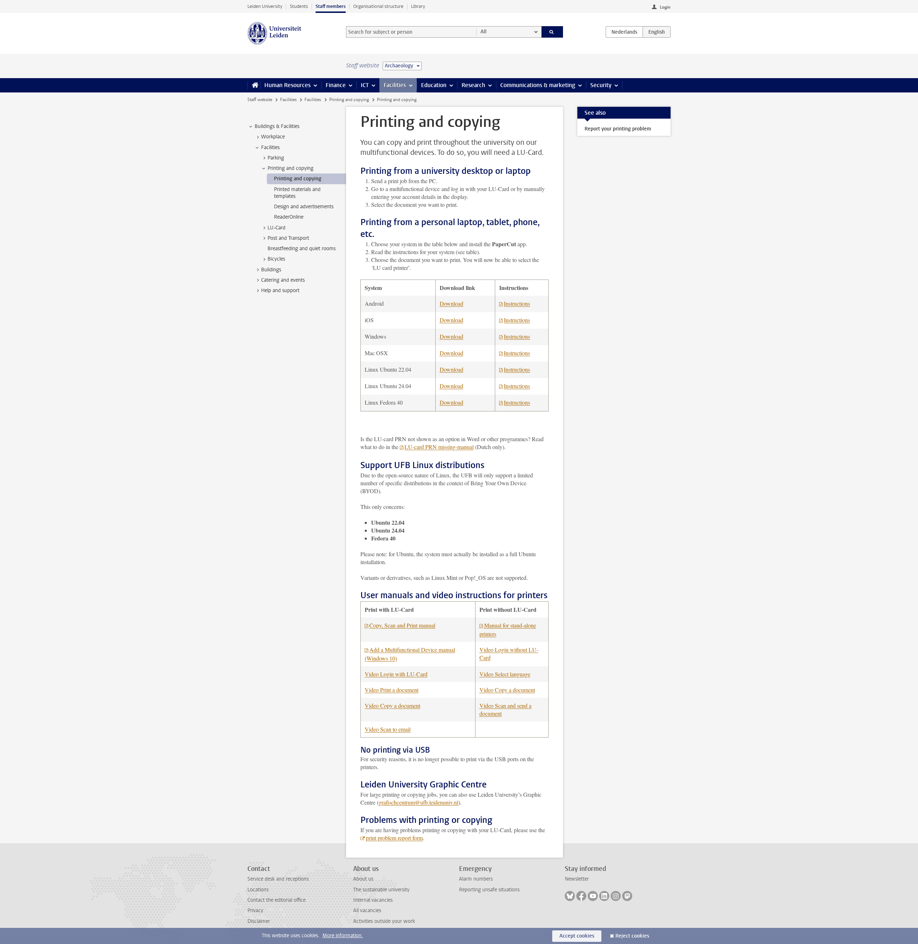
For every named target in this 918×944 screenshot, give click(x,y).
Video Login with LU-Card (396, 674)
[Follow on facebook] (581, 896)
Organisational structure (378, 6)
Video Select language (504, 674)
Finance (336, 85)
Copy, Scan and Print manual (402, 625)
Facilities (395, 85)
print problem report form (394, 838)
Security (600, 85)
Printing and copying (349, 99)
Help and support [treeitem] (280, 290)
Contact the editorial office (276, 900)
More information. (342, 935)
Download (451, 303)
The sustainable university (381, 889)
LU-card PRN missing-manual (439, 446)
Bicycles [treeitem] (276, 259)
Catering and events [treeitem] (283, 280)
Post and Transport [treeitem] (288, 238)
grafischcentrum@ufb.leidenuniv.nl (418, 802)
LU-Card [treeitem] (276, 227)
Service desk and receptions (278, 879)
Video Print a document (391, 689)
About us (363, 879)
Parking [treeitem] (276, 157)
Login (665, 7)
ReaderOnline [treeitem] (288, 217)
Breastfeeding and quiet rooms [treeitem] (302, 248)
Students (299, 6)
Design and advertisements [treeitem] (303, 206)
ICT (365, 85)
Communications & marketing (537, 85)
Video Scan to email (388, 729)
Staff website (259, 99)
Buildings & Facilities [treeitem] (277, 126)
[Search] (552, 32)
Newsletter (577, 879)
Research (473, 85)
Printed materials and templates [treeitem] (297, 193)
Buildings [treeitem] (271, 269)
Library (418, 6)
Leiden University (264, 6)
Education (433, 85)
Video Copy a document (507, 689)
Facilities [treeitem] (270, 147)
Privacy (255, 910)
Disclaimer (258, 921)
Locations (258, 889)
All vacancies (367, 910)
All (484, 31)
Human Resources (287, 85)
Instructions (517, 303)
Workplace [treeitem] (273, 136)
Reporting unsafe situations (489, 889)
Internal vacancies (373, 900)
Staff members (331, 6)
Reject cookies (632, 936)
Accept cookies (576, 936)
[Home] (253, 85)
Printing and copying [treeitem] (290, 168)
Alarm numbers (476, 879)
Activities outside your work (384, 921)
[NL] (624, 32)
